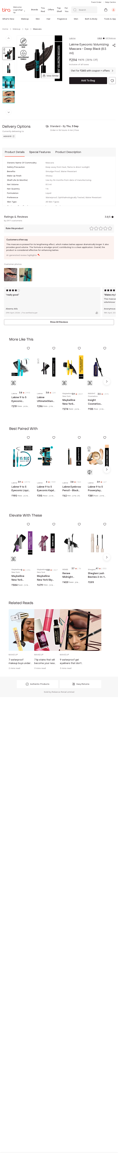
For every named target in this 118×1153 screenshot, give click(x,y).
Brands (34, 9)
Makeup (25, 19)
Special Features (40, 152)
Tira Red (43, 10)
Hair (48, 19)
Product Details (15, 152)
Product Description (68, 152)
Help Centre (110, 2)
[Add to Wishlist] (28, 348)
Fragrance (62, 19)
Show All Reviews (59, 322)
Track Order (96, 2)
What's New (8, 19)
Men (76, 19)
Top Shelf (59, 10)
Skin (38, 19)
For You (66, 10)
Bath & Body (91, 19)
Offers (51, 9)
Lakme (72, 38)
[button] (14, 19)
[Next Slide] (106, 381)
